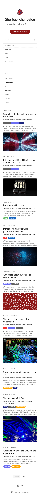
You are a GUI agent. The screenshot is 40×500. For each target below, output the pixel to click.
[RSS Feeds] (22, 485)
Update (7, 102)
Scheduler (8, 90)
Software (7, 94)
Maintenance (9, 82)
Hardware (8, 74)
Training (7, 98)
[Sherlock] (20, 12)
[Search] (34, 40)
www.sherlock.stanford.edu (20, 24)
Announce (8, 49)
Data (6, 58)
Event (6, 66)
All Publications (9, 45)
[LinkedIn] (19, 485)
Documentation (9, 62)
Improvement (9, 78)
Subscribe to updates (20, 32)
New (6, 86)
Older (23, 476)
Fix (6, 70)
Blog (6, 53)
